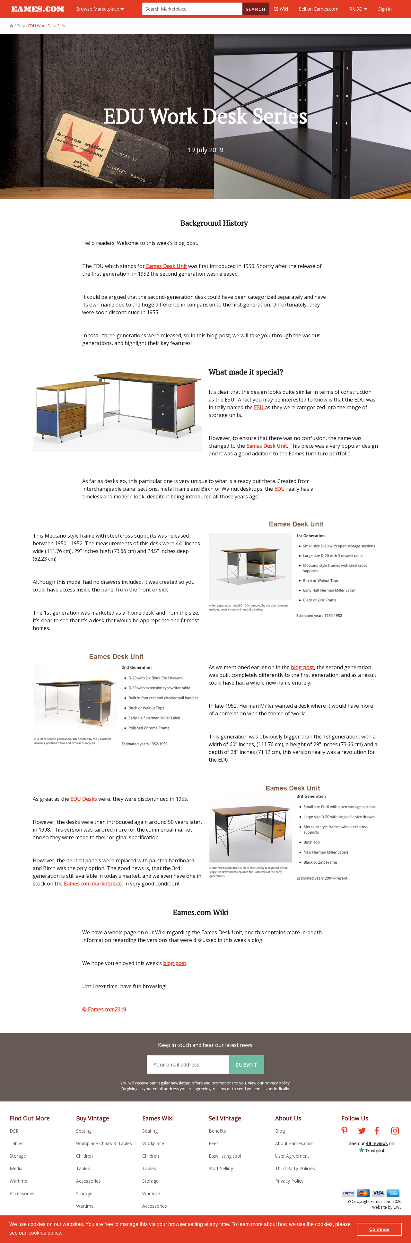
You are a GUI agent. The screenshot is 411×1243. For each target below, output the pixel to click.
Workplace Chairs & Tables (104, 1143)
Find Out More (30, 1118)
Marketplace (98, 9)
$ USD (356, 9)
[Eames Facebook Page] (377, 1131)
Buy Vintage (92, 1118)
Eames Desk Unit (166, 266)
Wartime (18, 1181)
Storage (18, 1156)
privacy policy (277, 1083)
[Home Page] (12, 26)
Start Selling (221, 1168)
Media (16, 1168)
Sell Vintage (225, 1118)
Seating (84, 1131)
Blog (280, 1131)
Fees (214, 1143)
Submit (247, 1064)
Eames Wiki (158, 1118)
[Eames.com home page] (38, 14)
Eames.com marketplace (93, 883)
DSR (14, 1131)
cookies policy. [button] (45, 1233)
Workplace (153, 1143)
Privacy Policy (289, 1181)
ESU (259, 407)
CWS (397, 1207)
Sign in (385, 9)
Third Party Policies (295, 1168)
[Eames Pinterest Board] (344, 1131)
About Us (288, 1118)
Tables (16, 1143)
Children (84, 1156)
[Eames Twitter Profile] (362, 1131)
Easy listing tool (225, 1156)
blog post (302, 667)
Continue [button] (379, 1229)
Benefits (217, 1131)
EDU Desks (83, 798)
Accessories (22, 1193)
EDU (279, 488)
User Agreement (292, 1156)
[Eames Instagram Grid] (395, 1131)
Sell (318, 9)
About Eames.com (294, 1143)
